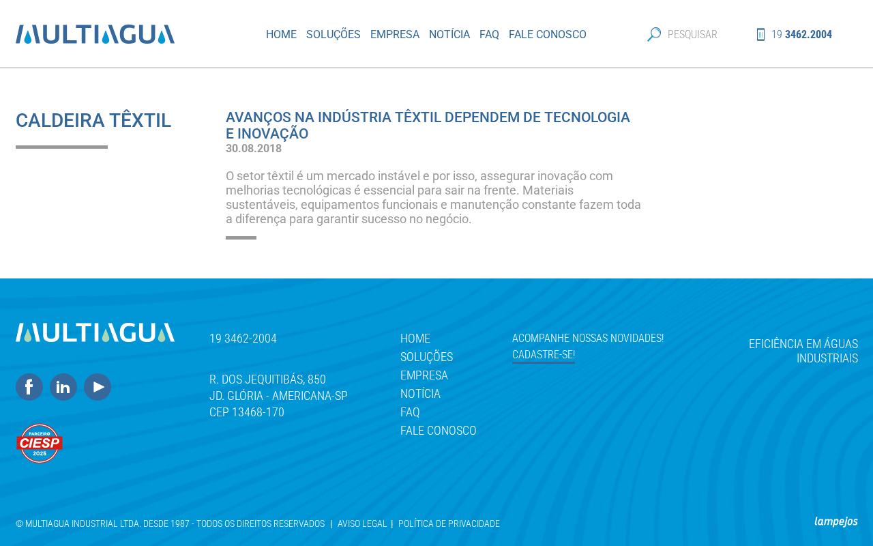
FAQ (489, 34)
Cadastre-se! (543, 354)
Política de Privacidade (449, 523)
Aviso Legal (362, 523)
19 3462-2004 (243, 338)
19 (801, 34)
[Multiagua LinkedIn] (67, 387)
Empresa (394, 34)
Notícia (449, 34)
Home (281, 34)
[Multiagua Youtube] (101, 387)
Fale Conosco (548, 34)
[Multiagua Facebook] (33, 387)
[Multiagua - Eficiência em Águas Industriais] (121, 34)
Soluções (333, 34)
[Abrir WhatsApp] (838, 511)
